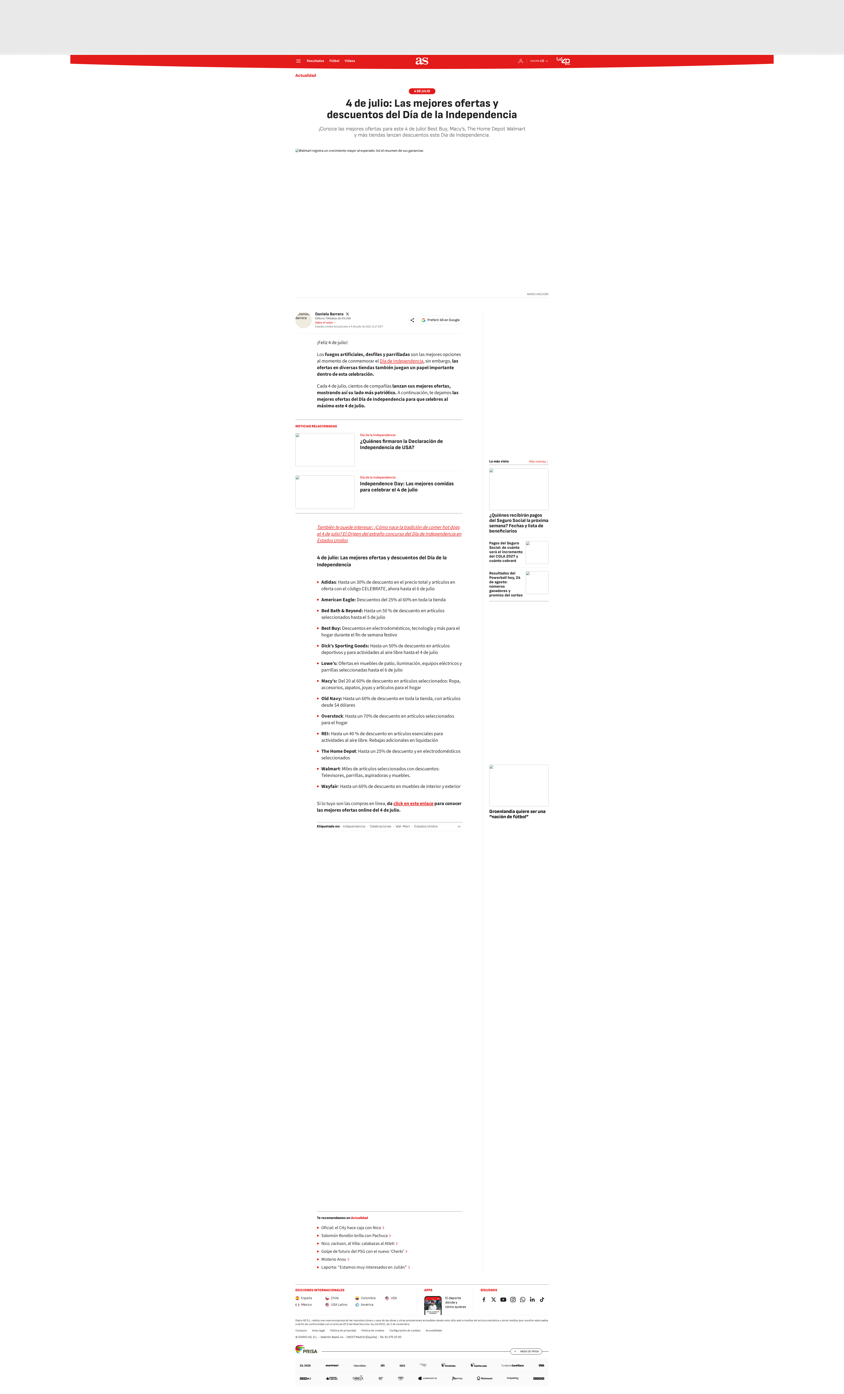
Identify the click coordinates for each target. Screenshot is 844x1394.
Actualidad (305, 75)
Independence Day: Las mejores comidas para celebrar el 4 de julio (407, 486)
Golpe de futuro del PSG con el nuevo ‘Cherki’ (362, 1251)
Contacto (301, 1330)
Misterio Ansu (333, 1259)
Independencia (354, 826)
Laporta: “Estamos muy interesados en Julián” (364, 1267)
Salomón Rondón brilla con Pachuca (354, 1236)
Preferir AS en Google (443, 320)
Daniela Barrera (329, 314)
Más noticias (537, 461)
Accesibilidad (434, 1330)
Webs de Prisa (529, 1351)
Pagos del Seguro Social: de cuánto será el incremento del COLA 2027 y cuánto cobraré (506, 552)
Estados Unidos (426, 826)
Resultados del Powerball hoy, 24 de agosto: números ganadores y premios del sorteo (506, 584)
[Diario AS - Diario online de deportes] (422, 61)
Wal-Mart (403, 826)
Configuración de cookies (404, 1330)
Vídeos (350, 61)
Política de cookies (372, 1330)
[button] (412, 320)
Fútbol (334, 61)
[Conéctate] (520, 61)
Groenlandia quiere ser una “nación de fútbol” (517, 814)
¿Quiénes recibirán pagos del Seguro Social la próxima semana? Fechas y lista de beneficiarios (518, 523)
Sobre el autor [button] (324, 323)
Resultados (315, 61)
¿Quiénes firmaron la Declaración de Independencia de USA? (401, 444)
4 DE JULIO (422, 91)
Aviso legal (318, 1330)
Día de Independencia (401, 361)
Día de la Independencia (378, 435)
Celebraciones (380, 826)
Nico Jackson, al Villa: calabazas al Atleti (358, 1244)
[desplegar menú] (298, 61)
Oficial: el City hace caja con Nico (351, 1228)
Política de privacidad (343, 1330)
